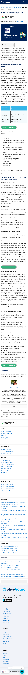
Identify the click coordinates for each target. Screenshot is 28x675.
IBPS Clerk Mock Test (6, 468)
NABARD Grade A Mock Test (7, 464)
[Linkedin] (14, 406)
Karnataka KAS (15, 411)
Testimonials (6, 659)
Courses (5, 631)
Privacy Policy (6, 661)
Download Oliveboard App (7, 572)
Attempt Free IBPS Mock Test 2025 (9, 568)
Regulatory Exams (7, 615)
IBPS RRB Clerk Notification (7, 442)
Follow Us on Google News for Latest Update (12, 574)
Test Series (5, 633)
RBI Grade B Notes (5, 495)
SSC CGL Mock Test (5, 460)
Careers (4, 657)
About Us (5, 653)
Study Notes (6, 634)
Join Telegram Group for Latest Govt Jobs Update (13, 576)
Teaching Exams (7, 613)
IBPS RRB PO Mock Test (6, 466)
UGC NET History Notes (6, 491)
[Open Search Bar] (23, 2)
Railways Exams (6, 611)
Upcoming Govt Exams (8, 638)
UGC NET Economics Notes (7, 486)
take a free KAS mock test (9, 267)
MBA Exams (5, 618)
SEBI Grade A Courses (6, 453)
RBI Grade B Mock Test (6, 470)
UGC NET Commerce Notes (7, 488)
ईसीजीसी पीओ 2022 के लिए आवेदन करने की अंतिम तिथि (13, 412)
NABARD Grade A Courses (7, 451)
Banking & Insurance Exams (9, 608)
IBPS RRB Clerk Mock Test (7, 462)
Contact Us (5, 655)
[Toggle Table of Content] (11, 45)
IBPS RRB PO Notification (7, 440)
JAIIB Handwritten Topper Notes (9, 548)
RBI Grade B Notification (7, 433)
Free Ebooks (6, 641)
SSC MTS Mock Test (5, 475)
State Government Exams (9, 624)
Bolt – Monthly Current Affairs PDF (9, 550)
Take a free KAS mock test (9, 127)
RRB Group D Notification (7, 438)
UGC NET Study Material (7, 484)
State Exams (8, 7)
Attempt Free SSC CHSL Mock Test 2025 (10, 570)
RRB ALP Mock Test (5, 477)
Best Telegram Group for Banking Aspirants (11, 553)
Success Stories (6, 640)
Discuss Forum (6, 643)
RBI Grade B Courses (6, 449)
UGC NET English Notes (6, 493)
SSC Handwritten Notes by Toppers (9, 546)
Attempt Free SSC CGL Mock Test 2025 (10, 565)
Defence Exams (6, 620)
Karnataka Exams (16, 7)
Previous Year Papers (8, 636)
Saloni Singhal (19, 21)
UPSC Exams (6, 622)
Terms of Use (6, 663)
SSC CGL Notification (6, 431)
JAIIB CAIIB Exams (7, 616)
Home (2, 7)
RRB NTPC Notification (6, 435)
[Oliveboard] (5, 2)
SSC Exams (5, 609)
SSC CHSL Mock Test (6, 473)
